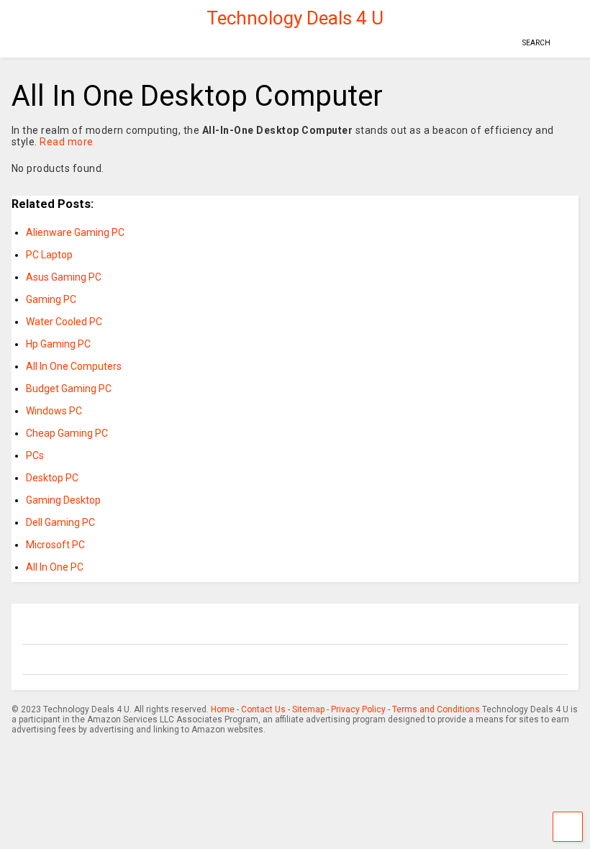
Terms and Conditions (436, 709)
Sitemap (308, 709)
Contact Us (263, 709)
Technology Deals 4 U (295, 18)
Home (223, 709)
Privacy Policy (358, 709)
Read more (67, 141)
